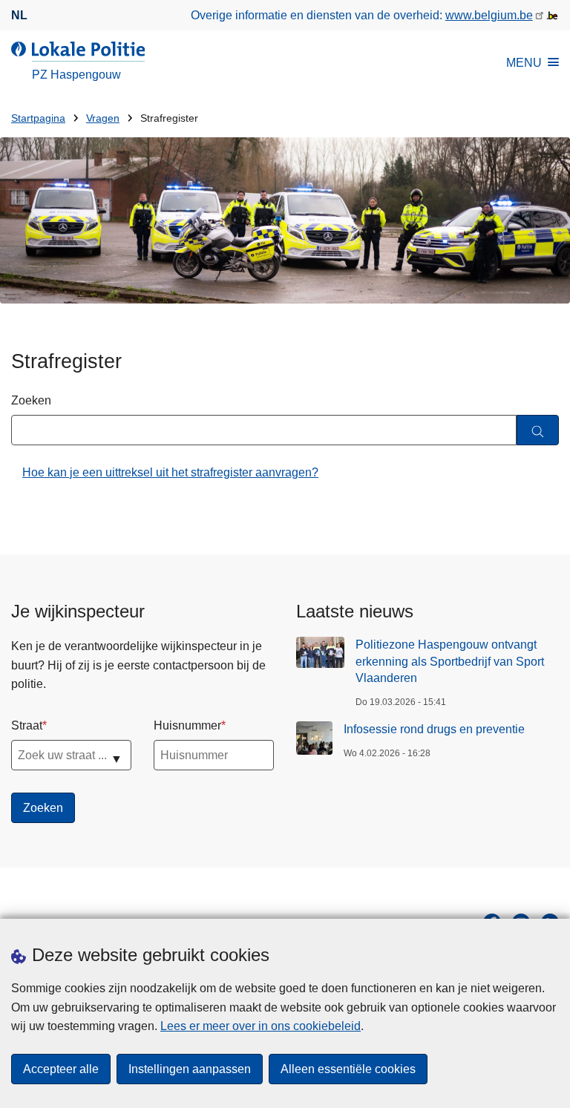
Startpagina (38, 118)
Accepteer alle (61, 1069)
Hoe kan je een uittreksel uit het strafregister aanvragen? (170, 472)
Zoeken (31, 400)
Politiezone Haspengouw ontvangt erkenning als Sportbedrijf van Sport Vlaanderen (450, 661)
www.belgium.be (489, 15)
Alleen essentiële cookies (348, 1069)
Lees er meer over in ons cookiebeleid (260, 1026)
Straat (26, 725)
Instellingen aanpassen (189, 1069)
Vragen (102, 118)
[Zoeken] (538, 430)
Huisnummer (187, 725)
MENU (524, 62)
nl (19, 15)
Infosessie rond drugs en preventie (434, 729)
